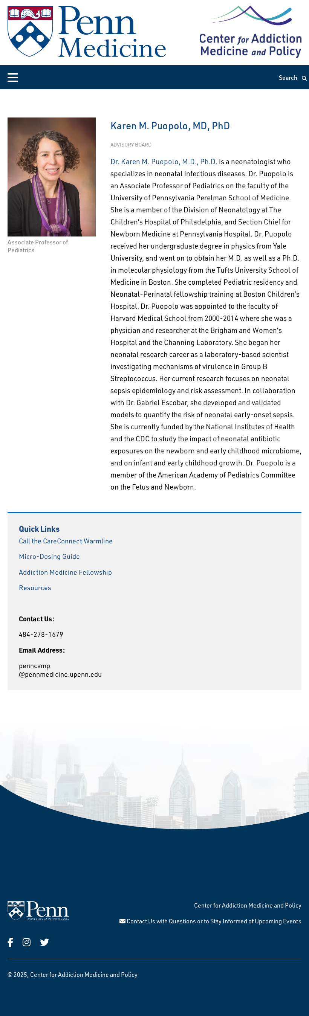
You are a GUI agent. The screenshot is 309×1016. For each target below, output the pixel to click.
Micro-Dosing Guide (49, 556)
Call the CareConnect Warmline (66, 540)
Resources (35, 587)
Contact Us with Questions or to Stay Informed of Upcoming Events (213, 921)
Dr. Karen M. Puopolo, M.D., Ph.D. (163, 161)
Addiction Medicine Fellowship (65, 572)
